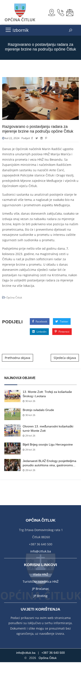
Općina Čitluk (14, 297)
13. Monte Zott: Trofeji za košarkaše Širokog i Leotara (47, 394)
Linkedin (41, 331)
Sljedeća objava (65, 358)
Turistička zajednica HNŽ (41, 581)
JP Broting (40, 596)
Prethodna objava (17, 358)
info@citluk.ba (40, 551)
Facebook (41, 321)
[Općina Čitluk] (20, 12)
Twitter (63, 321)
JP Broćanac (40, 589)
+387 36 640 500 (53, 652)
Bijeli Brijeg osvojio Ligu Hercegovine (48, 444)
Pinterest (63, 331)
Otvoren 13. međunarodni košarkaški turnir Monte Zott (48, 428)
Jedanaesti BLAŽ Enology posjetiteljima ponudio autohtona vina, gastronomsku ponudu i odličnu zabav (49, 463)
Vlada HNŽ (40, 574)
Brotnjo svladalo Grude (38, 410)
